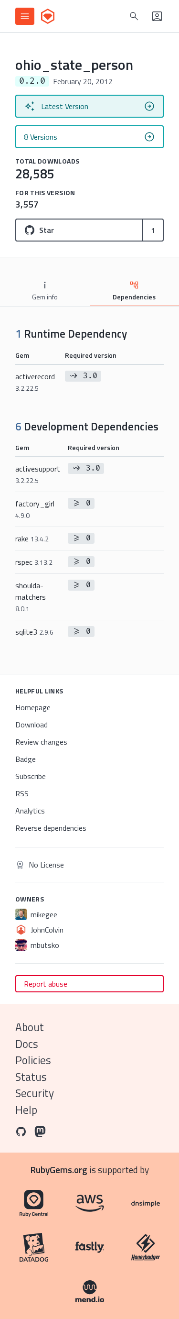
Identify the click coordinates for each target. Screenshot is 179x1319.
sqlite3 (34, 632)
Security (34, 1093)
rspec (34, 562)
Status (31, 1076)
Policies (33, 1060)
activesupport (37, 474)
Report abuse (45, 983)
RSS (22, 793)
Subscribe (30, 776)
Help (26, 1109)
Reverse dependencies (50, 828)
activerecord (35, 382)
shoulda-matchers (30, 597)
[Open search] (134, 16)
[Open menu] (24, 16)
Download (31, 724)
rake (32, 538)
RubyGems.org (59, 1169)
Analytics (30, 810)
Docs (26, 1043)
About (29, 1027)
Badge (25, 759)
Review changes (41, 741)
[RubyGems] (47, 16)
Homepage (33, 707)
